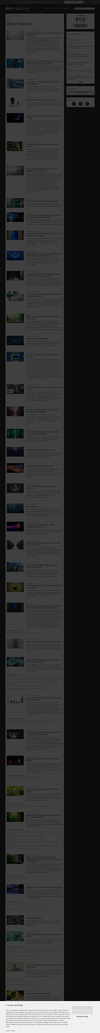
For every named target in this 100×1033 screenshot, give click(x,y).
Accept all (82, 1008)
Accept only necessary (82, 1012)
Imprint (8, 1030)
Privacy (13, 1030)
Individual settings (82, 1016)
